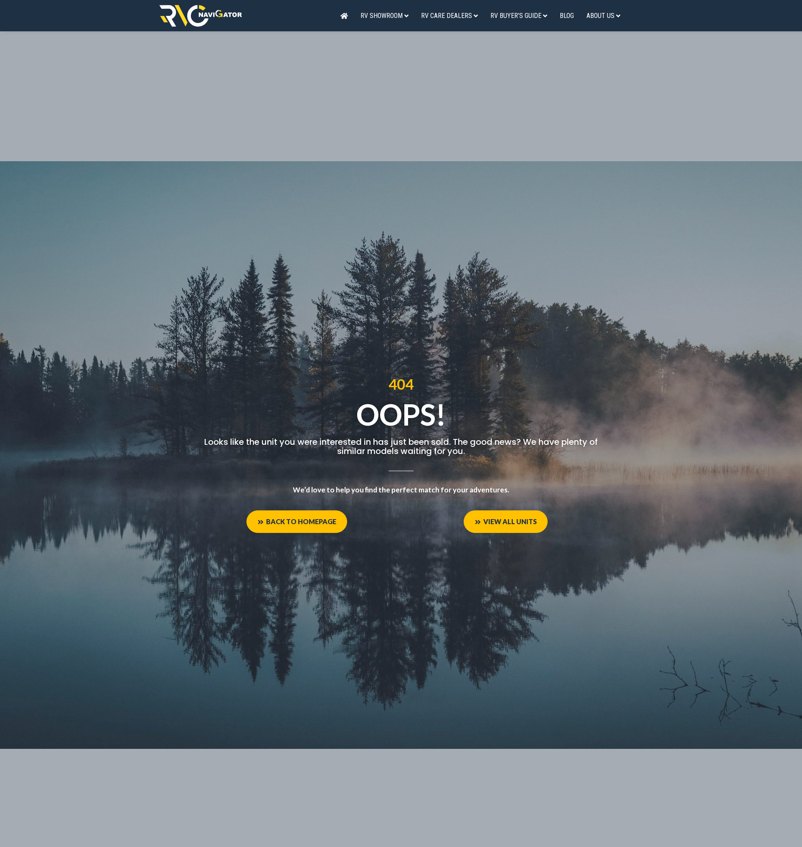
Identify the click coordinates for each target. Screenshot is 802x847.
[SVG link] (200, 15)
